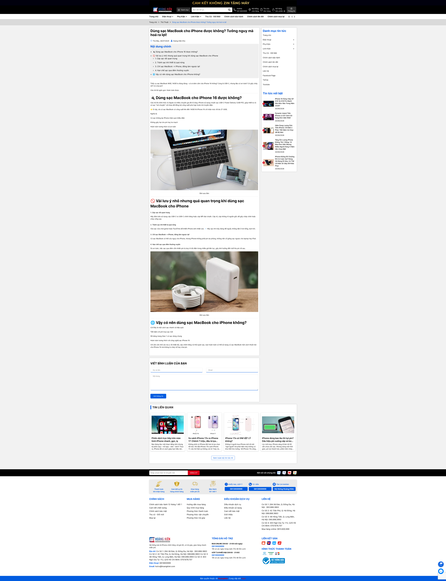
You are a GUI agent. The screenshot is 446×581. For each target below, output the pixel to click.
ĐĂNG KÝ (193, 473)
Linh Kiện (195, 16)
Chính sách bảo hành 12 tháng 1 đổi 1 (165, 504)
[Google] (295, 473)
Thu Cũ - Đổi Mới (212, 16)
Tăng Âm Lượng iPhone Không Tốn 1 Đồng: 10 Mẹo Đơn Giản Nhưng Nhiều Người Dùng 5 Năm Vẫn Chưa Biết (284, 144)
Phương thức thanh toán (197, 511)
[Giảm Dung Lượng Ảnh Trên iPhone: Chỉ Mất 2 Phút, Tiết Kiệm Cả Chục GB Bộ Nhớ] (268, 130)
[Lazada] (269, 543)
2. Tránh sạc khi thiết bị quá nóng (169, 62)
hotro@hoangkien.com (165, 566)
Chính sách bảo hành (233, 16)
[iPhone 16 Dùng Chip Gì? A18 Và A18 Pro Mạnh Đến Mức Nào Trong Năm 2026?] (268, 104)
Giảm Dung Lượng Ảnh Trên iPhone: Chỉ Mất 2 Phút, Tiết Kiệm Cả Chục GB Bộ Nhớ (284, 128)
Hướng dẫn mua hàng (196, 504)
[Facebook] (284, 473)
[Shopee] (263, 543)
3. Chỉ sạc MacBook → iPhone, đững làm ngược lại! (177, 66)
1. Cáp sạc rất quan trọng (166, 58)
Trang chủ (153, 16)
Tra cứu (267, 10)
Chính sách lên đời (255, 16)
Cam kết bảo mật (231, 511)
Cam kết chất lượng (158, 508)
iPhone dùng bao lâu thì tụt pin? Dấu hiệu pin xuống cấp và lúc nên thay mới (278, 440)
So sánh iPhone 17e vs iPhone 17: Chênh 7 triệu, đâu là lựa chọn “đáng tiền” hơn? (203, 440)
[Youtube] (289, 473)
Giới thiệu (228, 514)
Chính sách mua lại (276, 16)
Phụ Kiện (181, 16)
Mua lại (152, 518)
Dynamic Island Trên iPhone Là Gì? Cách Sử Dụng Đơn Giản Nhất (283, 115)
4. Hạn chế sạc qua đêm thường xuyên (172, 70)
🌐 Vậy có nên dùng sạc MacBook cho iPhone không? (176, 74)
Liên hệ (266, 71)
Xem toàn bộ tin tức (222, 458)
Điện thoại (167, 16)
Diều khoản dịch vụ (232, 504)
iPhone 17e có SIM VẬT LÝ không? (238, 439)
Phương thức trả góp (196, 518)
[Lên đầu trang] (441, 560)
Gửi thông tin (158, 396)
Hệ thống (255, 10)
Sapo (243, 578)
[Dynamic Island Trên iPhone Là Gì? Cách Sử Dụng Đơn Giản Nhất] (268, 117)
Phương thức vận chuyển (198, 514)
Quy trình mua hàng (195, 508)
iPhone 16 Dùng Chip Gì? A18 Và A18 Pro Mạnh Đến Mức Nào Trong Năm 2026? (284, 102)
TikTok (265, 80)
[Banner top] (223, 2)
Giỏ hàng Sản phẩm (280, 10)
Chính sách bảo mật (158, 511)
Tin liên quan (162, 407)
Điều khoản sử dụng (233, 508)
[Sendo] (279, 543)
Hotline (242, 10)
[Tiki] (274, 543)
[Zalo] (279, 473)
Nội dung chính (160, 46)
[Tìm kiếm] (229, 9)
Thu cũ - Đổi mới (156, 514)
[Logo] (162, 9)
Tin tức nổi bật (273, 93)
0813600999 (236, 489)
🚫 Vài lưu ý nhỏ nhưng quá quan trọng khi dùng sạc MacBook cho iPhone (185, 56)
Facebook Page (269, 75)
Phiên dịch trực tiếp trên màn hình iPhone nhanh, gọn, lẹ (166, 439)
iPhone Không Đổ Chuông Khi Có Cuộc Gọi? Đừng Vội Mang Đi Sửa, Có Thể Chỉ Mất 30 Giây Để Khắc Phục (284, 161)
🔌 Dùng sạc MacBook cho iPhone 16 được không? (175, 52)
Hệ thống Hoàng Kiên (284, 489)
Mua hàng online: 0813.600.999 (275, 529)
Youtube (266, 84)
